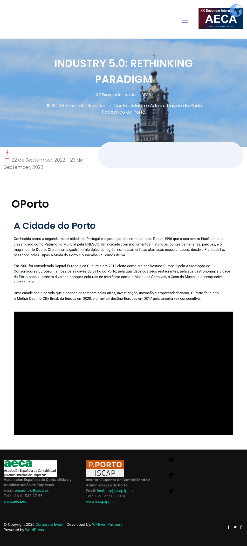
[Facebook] (171, 461)
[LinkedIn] (171, 477)
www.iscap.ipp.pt (100, 501)
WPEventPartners (107, 524)
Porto (23, 277)
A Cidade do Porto (55, 225)
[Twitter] (171, 493)
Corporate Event (49, 524)
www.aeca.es (15, 501)
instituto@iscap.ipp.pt (115, 490)
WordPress (34, 529)
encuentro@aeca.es (32, 490)
